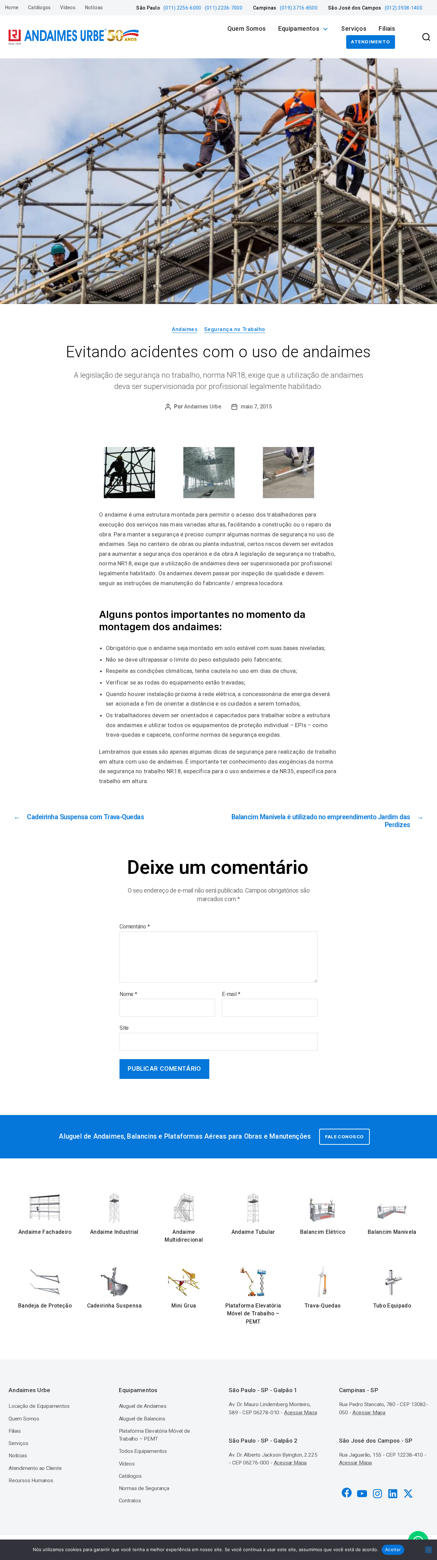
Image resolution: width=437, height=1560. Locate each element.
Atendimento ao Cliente (35, 1468)
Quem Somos (246, 28)
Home (11, 7)
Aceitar (393, 1549)
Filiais (387, 28)
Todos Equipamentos (143, 1451)
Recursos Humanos (31, 1480)
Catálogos (39, 7)
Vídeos (67, 7)
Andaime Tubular (253, 1232)
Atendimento (370, 41)
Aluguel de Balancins (142, 1419)
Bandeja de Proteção (45, 1306)
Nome (128, 994)
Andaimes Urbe (202, 406)
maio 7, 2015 (256, 406)
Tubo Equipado (392, 1306)
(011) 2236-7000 (223, 8)
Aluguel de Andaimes (143, 1406)
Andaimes (184, 329)
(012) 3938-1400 (403, 8)
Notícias (94, 7)
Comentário (134, 927)
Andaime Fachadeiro (45, 1232)
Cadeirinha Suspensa (114, 1306)
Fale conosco (344, 1136)
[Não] (428, 1549)
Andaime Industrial (114, 1232)
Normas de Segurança (144, 1488)
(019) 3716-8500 (299, 8)
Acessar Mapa (300, 1413)
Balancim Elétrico (322, 1232)
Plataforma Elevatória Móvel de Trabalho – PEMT (253, 1314)
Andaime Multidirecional (184, 1236)
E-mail (231, 994)
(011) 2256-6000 (182, 8)
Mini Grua (183, 1306)
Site (124, 1028)
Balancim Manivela (392, 1232)
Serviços (353, 28)
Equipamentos (298, 28)
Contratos (130, 1501)
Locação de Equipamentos (39, 1406)
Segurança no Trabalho (234, 329)
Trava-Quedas (323, 1306)
